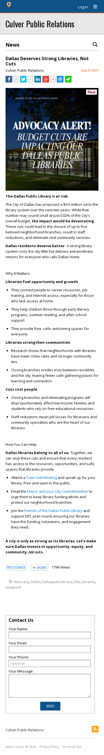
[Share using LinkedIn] (37, 81)
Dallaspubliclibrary (57, 582)
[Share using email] (60, 81)
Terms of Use (71, 747)
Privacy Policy (49, 747)
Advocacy (21, 582)
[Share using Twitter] (23, 81)
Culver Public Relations (40, 24)
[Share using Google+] (45, 81)
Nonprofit (13, 587)
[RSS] (95, 729)
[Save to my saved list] (68, 81)
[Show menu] (93, 6)
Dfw (76, 582)
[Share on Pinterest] (91, 94)
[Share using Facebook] (9, 81)
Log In (83, 6)
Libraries (88, 582)
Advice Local (15, 747)
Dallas (35, 582)
